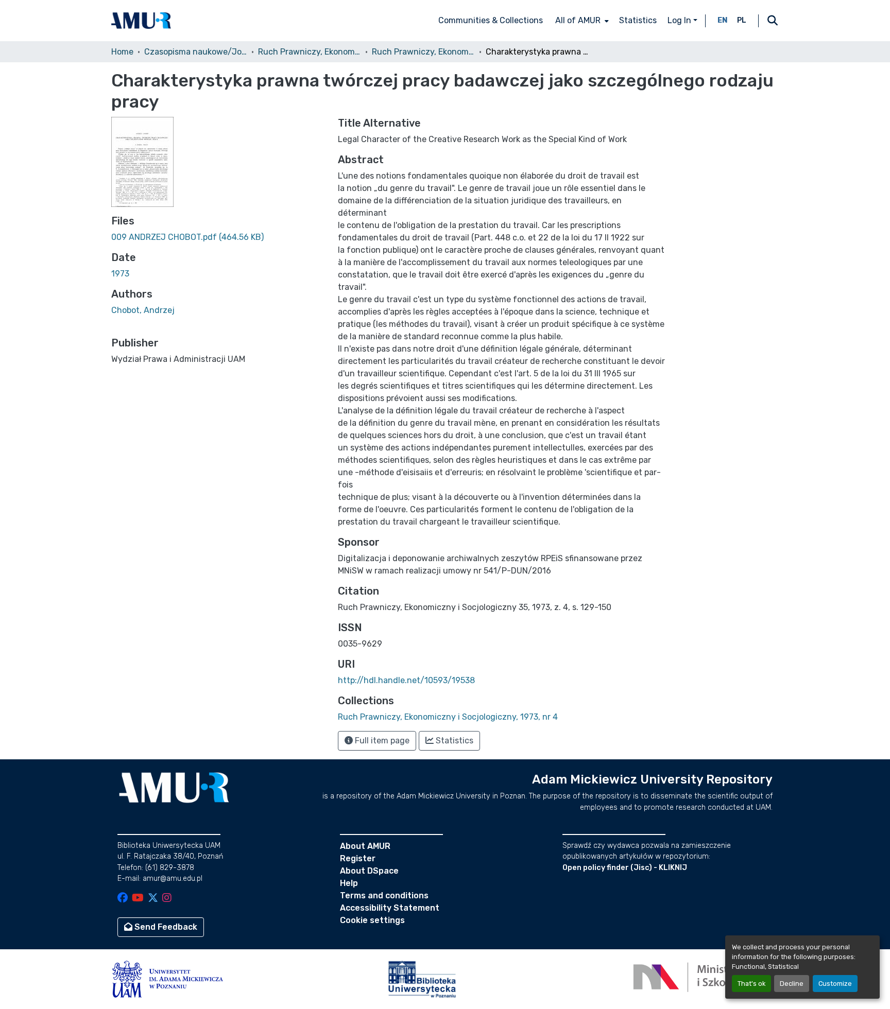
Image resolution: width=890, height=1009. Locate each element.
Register (357, 858)
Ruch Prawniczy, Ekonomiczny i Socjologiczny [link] (309, 52)
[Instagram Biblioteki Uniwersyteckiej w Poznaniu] (167, 898)
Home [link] (122, 52)
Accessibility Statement (389, 908)
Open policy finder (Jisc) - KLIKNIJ (624, 867)
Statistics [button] (453, 740)
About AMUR (365, 846)
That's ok (751, 983)
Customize (835, 983)
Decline (791, 983)
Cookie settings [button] (372, 920)
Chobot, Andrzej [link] (143, 310)
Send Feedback (164, 927)
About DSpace (369, 871)
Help (349, 883)
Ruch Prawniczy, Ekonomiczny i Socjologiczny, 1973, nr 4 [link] (423, 52)
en (722, 20)
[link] (218, 237)
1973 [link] (120, 274)
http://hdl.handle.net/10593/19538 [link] (406, 680)
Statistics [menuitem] (638, 20)
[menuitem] (581, 20)
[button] (141, 20)
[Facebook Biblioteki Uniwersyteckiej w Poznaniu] (122, 898)
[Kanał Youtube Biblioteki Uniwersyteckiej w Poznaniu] (138, 898)
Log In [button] (680, 20)
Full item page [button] (381, 740)
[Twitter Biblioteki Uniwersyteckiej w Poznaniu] (153, 898)
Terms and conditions (384, 895)
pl (741, 20)
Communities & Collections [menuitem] (490, 20)
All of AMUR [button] (578, 20)
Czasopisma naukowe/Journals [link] (195, 52)
